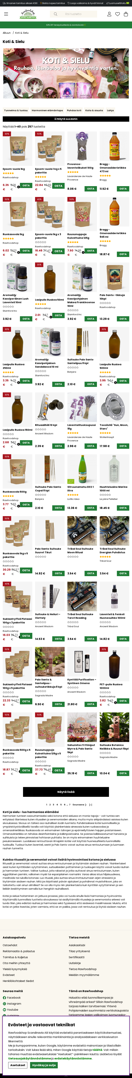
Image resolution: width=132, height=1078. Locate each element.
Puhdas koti (74, 110)
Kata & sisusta (94, 110)
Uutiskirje (75, 963)
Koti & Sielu (22, 33)
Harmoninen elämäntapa (47, 110)
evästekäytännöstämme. (73, 1058)
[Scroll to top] (66, 1076)
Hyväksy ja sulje (44, 1065)
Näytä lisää (66, 792)
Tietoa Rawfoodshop (83, 969)
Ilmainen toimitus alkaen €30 (22, 3)
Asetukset (17, 1065)
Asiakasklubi (77, 945)
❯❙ (91, 804)
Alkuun (7, 33)
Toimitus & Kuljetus (15, 957)
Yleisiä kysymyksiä (15, 969)
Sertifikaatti (76, 957)
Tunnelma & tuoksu (16, 110)
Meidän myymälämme (84, 975)
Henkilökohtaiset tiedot (18, 981)
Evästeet (9, 975)
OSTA (58, 186)
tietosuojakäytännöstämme (29, 1058)
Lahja (110, 110)
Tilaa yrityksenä (79, 951)
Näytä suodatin (67, 119)
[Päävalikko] (6, 14)
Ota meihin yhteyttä (16, 963)
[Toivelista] (117, 14)
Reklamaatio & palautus (19, 951)
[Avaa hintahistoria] (18, 187)
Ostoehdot (10, 945)
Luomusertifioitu (117, 3)
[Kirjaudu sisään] (109, 14)
